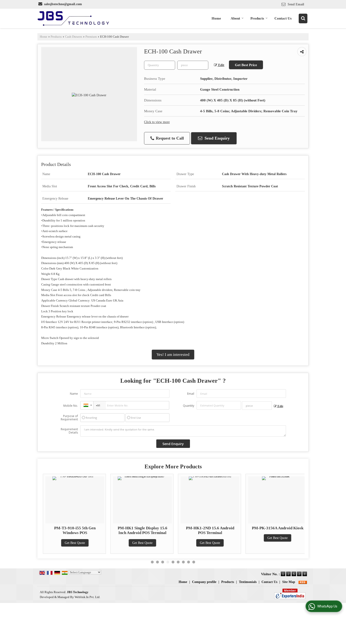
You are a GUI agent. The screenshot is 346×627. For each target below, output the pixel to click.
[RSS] (302, 582)
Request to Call (169, 138)
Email (190, 394)
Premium (91, 36)
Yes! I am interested (173, 354)
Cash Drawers (73, 36)
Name (74, 394)
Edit (220, 65)
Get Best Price (246, 65)
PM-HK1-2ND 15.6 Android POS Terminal (209, 530)
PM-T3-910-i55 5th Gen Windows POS (73, 530)
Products (257, 18)
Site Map (288, 582)
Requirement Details (69, 431)
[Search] (303, 18)
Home (216, 18)
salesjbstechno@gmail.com (63, 4)
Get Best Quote (74, 543)
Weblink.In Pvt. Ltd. (87, 597)
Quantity (188, 406)
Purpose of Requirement (69, 417)
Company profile (204, 582)
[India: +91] (86, 405)
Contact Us (283, 18)
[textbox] (192, 65)
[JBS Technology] (73, 18)
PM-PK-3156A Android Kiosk (276, 528)
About (235, 18)
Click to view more (157, 122)
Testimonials (248, 582)
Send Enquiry (216, 138)
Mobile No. (70, 406)
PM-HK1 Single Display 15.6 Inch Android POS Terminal (141, 530)
